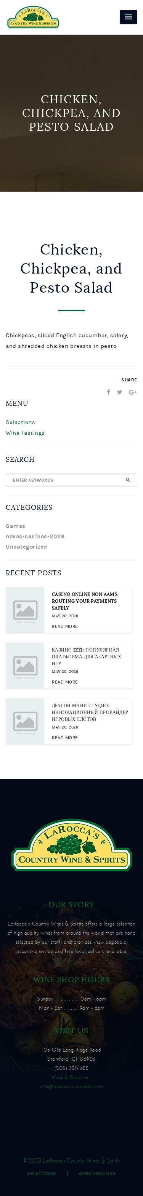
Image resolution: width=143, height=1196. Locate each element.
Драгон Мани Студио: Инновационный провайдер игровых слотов (90, 712)
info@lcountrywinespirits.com (71, 1086)
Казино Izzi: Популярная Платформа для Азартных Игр (86, 657)
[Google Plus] (133, 392)
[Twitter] (120, 392)
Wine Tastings (25, 433)
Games (16, 526)
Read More (65, 626)
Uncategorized (26, 546)
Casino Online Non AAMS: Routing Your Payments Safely (85, 601)
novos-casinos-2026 (35, 536)
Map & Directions (71, 1077)
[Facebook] (109, 392)
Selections (20, 422)
